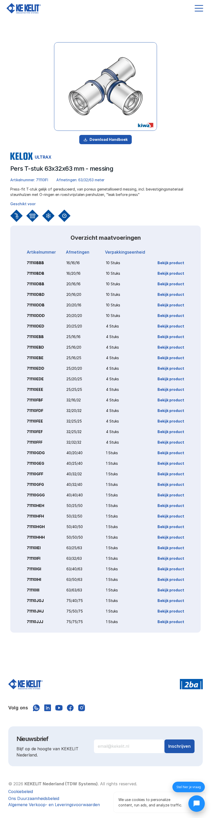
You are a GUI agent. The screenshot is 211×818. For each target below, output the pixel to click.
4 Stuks (112, 326)
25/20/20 (74, 368)
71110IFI (33, 558)
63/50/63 (74, 579)
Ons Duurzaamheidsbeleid (33, 798)
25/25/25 (74, 389)
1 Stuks (112, 453)
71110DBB (35, 284)
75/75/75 (74, 621)
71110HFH (35, 516)
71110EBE (35, 358)
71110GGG (36, 495)
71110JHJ (35, 611)
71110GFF (35, 474)
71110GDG (36, 453)
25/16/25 (73, 358)
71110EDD (35, 368)
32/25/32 (74, 431)
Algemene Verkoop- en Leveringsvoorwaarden (54, 804)
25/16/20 (73, 347)
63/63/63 (74, 590)
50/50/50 (74, 537)
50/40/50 (74, 526)
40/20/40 (74, 453)
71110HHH (36, 537)
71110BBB (35, 263)
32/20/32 (74, 410)
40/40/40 (74, 495)
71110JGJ (35, 600)
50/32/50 (74, 516)
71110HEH (35, 505)
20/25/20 (74, 326)
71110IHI (34, 579)
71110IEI (34, 548)
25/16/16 (73, 336)
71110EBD (35, 347)
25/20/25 (74, 379)
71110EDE (35, 379)
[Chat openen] (196, 803)
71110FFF (34, 442)
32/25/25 (74, 421)
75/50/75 (74, 611)
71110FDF (35, 410)
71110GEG (35, 463)
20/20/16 (73, 305)
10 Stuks (113, 263)
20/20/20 (74, 315)
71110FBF (35, 400)
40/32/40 (74, 484)
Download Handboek (109, 139)
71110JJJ (35, 621)
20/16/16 (73, 284)
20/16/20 (73, 294)
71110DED (35, 326)
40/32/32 (74, 474)
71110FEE (35, 421)
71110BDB (35, 273)
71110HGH (36, 526)
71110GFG (35, 484)
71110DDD (36, 315)
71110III (33, 590)
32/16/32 (73, 400)
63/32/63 (74, 558)
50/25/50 (74, 505)
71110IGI (34, 569)
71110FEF (35, 431)
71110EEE (35, 389)
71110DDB (36, 305)
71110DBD (36, 294)
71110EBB (35, 336)
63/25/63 (74, 548)
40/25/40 (74, 463)
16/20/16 (73, 273)
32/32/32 (73, 442)
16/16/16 (73, 263)
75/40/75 (74, 600)
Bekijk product (170, 263)
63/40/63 (74, 569)
